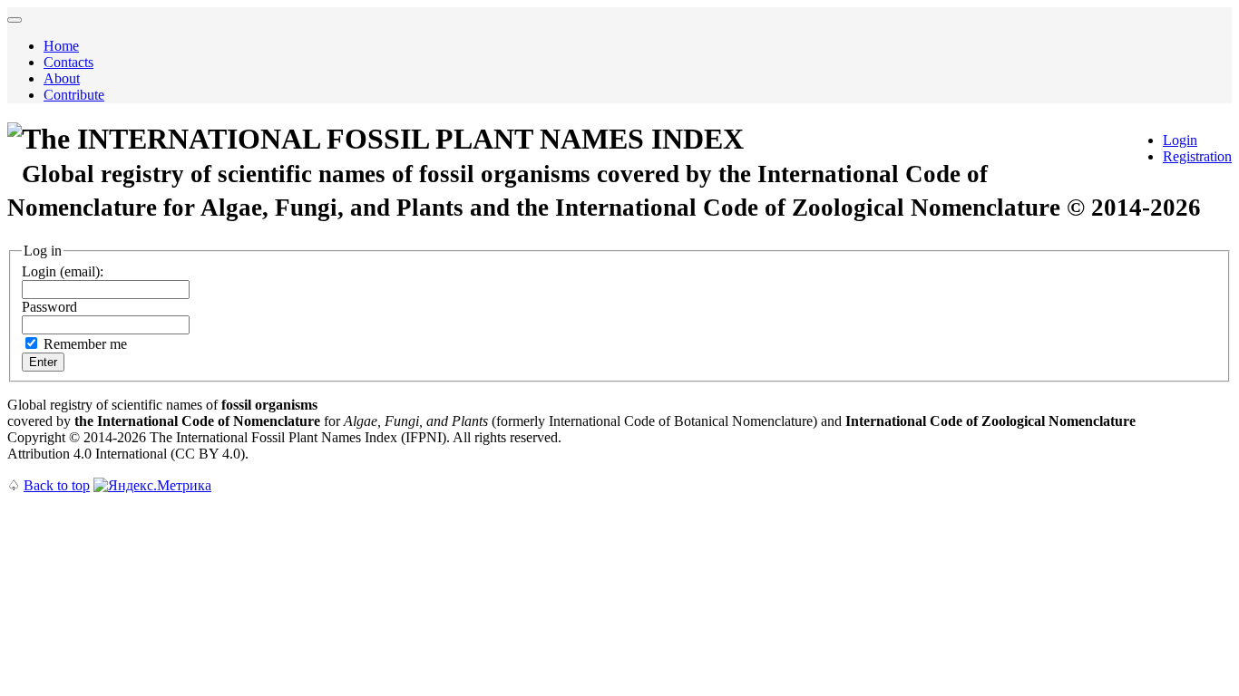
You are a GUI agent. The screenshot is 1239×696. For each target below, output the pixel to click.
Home (61, 45)
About (62, 78)
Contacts (68, 62)
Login (1180, 140)
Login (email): (62, 271)
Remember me (85, 344)
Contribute (74, 94)
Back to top (57, 485)
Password (49, 306)
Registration (1197, 156)
